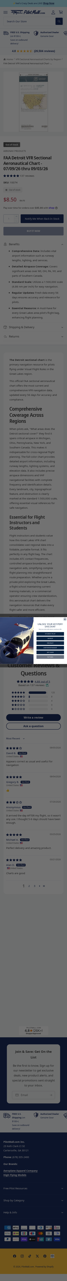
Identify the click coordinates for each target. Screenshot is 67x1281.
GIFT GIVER (50, 652)
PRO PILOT (50, 643)
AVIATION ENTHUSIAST (50, 647)
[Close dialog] (64, 619)
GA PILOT (50, 638)
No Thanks (50, 656)
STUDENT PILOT (50, 633)
